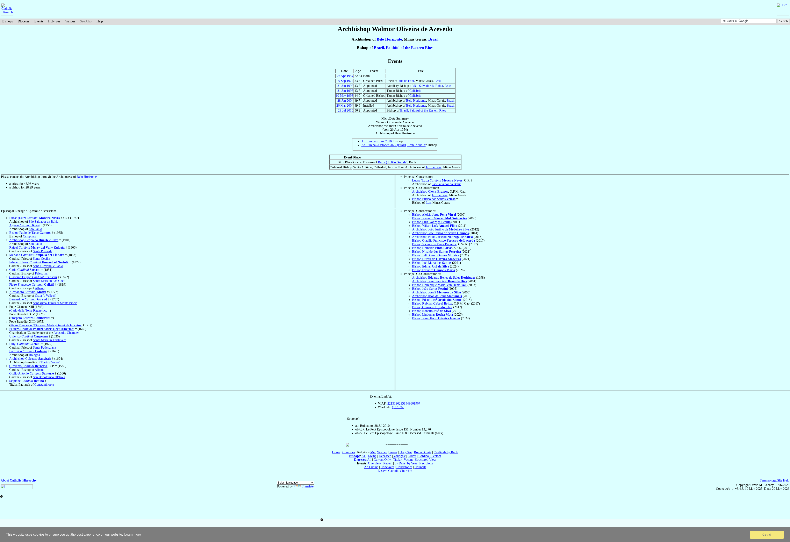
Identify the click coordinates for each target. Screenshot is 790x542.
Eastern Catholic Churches (395, 470)
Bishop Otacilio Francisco (443, 240)
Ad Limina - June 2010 (376, 141)
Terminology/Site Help (774, 480)
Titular (397, 459)
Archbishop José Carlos (440, 233)
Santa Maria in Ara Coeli (49, 281)
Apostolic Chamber (66, 332)
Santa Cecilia (41, 258)
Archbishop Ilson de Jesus (437, 296)
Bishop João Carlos (430, 288)
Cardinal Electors (429, 456)
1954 (350, 76)
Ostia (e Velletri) (45, 295)
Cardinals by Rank (446, 452)
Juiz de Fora (406, 81)
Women (382, 452)
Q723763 (398, 407)
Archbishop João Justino (440, 229)
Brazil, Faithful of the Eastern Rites (403, 47)
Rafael (37, 247)
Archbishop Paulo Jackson (442, 236)
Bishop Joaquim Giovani (439, 218)
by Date (400, 463)
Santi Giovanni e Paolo (48, 266)
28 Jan (341, 100)
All (363, 456)
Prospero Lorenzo (30, 318)
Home (336, 452)
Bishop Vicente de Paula (434, 244)
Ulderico (28, 336)
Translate (308, 486)
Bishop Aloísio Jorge (434, 214)
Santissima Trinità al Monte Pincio (55, 303)
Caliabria (415, 90)
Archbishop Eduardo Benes (443, 277)
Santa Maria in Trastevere (49, 340)
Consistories (404, 467)
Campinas (29, 236)
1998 (350, 85)
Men (373, 452)
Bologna (34, 355)
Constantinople (44, 384)
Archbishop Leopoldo (33, 240)
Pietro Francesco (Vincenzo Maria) (45, 325)
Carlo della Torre (28, 310)
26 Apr (341, 76)
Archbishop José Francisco (439, 281)
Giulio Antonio (31, 373)
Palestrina (41, 273)
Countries (348, 452)
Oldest (412, 456)
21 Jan (341, 85)
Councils (420, 467)
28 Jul (342, 110)
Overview (374, 463)
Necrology (426, 463)
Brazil (433, 39)
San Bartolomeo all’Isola (49, 377)
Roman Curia (422, 452)
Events (38, 21)
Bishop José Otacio (436, 318)
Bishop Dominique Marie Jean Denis (439, 285)
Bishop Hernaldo (432, 248)
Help (99, 21)
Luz (428, 202)
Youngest (399, 456)
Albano (39, 288)
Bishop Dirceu (436, 259)
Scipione (26, 381)
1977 (350, 81)
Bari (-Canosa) (50, 362)
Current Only (382, 459)
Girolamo (28, 366)
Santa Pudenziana (44, 347)
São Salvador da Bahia (428, 85)
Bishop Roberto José (431, 311)
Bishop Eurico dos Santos (433, 199)
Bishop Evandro (433, 270)
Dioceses (23, 21)
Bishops (7, 21)
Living (372, 456)
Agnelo (24, 225)
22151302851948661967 (403, 403)
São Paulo (35, 229)
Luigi (24, 343)
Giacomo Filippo (33, 277)
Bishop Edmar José (430, 266)
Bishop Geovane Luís (432, 307)
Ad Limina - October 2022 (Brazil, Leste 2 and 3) (393, 145)
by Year (412, 463)
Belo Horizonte (389, 39)
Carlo (24, 269)
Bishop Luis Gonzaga (431, 222)
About (19, 480)
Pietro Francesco (31, 284)
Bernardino (28, 299)
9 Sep (342, 81)
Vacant (408, 459)
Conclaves (387, 467)
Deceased (385, 456)
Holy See (54, 21)
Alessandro (27, 292)
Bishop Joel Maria (431, 262)
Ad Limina (371, 467)
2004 (350, 100)
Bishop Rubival (432, 303)
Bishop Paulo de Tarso (30, 232)
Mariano (36, 255)
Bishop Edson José (437, 299)
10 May (341, 95)
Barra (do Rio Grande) (392, 162)
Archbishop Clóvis (430, 191)
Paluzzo (41, 329)
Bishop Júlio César (435, 255)
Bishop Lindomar (432, 314)
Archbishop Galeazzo (30, 358)
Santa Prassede (42, 251)
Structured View (425, 459)
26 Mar (341, 105)
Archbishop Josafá (436, 292)
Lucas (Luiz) (437, 180)
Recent (387, 463)
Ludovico (28, 351)
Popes (393, 452)
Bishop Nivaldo (436, 251)
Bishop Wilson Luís (434, 225)
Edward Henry (39, 262)
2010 (350, 110)
